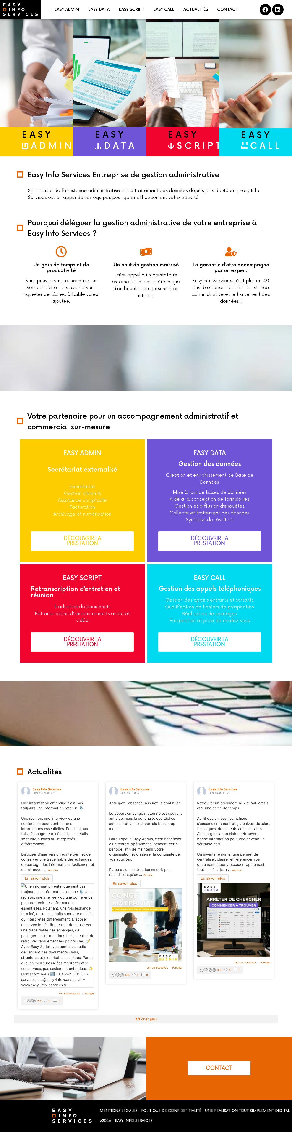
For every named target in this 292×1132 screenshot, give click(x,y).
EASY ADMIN (66, 9)
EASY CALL (163, 9)
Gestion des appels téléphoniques (210, 589)
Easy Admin (82, 453)
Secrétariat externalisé (82, 470)
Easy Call (209, 578)
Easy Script (82, 578)
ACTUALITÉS (195, 9)
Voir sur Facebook (70, 993)
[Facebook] (265, 9)
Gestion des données (209, 464)
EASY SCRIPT (131, 9)
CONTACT (227, 9)
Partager (89, 993)
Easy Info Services (47, 789)
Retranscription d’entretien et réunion (75, 592)
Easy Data (209, 453)
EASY (37, 135)
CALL (266, 146)
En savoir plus (37, 878)
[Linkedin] (278, 9)
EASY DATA (99, 9)
